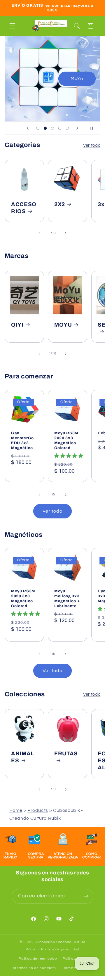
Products (37, 810)
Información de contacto (34, 968)
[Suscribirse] (86, 896)
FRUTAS (66, 754)
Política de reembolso (38, 958)
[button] (12, 26)
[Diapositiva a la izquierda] (39, 233)
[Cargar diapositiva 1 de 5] (37, 128)
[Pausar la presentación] (94, 128)
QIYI (17, 325)
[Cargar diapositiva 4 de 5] (60, 128)
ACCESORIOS (23, 207)
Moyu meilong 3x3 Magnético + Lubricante (67, 598)
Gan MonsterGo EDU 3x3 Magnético (22, 440)
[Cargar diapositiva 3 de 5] (52, 128)
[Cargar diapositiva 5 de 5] (67, 128)
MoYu (77, 78)
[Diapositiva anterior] (27, 128)
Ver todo (91, 145)
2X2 (59, 204)
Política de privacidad (60, 949)
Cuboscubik (45, 942)
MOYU (63, 325)
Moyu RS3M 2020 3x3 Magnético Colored (66, 440)
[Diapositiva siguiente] (77, 128)
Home (16, 810)
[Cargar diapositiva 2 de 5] (45, 128)
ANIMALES (22, 757)
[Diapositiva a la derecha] (65, 233)
